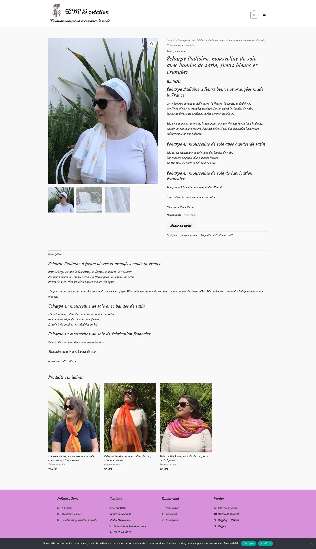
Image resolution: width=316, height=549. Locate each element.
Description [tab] (54, 254)
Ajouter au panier (180, 225)
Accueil (171, 40)
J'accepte (248, 543)
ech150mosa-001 (223, 235)
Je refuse (265, 543)
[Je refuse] (311, 543)
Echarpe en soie (187, 40)
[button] (152, 44)
